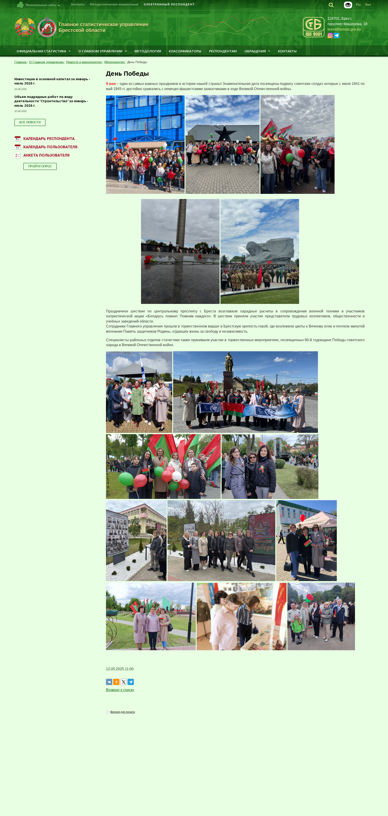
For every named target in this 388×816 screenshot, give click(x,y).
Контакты (78, 4)
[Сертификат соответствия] (313, 36)
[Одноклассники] (116, 682)
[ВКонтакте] (109, 682)
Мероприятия (115, 62)
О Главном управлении (100, 51)
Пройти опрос (40, 166)
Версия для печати (122, 712)
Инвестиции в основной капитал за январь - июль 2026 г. (52, 81)
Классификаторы (185, 51)
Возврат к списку (120, 690)
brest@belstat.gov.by (344, 29)
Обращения (255, 51)
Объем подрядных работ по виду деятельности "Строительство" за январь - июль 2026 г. (51, 101)
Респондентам (223, 51)
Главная (20, 62)
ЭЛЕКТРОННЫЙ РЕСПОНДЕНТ (169, 4)
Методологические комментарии (114, 4)
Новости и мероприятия (84, 62)
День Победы (137, 62)
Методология (147, 51)
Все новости (30, 122)
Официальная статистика (41, 51)
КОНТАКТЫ (287, 51)
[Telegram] (131, 682)
